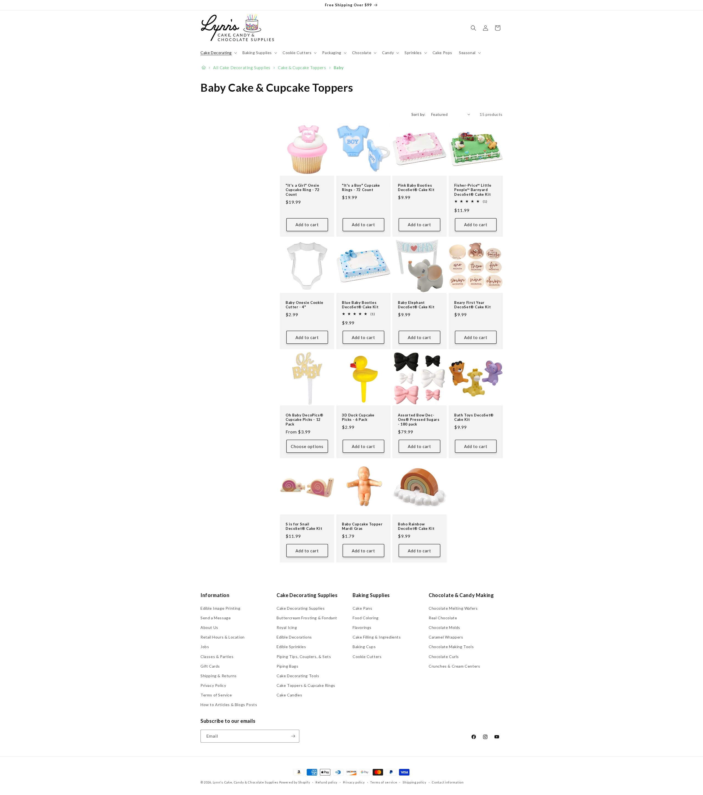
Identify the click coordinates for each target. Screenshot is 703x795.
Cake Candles (289, 695)
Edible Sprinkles (291, 646)
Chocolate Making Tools (451, 646)
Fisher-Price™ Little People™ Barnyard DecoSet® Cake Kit (473, 190)
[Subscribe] (293, 736)
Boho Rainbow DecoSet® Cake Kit (416, 526)
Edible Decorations (294, 637)
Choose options (307, 446)
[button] (218, 52)
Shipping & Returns (218, 675)
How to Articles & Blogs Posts (228, 704)
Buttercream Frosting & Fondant (307, 617)
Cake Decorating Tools (298, 675)
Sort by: (418, 114)
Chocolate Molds (444, 627)
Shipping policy (414, 782)
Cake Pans (362, 608)
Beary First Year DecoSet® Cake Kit (472, 304)
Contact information (448, 782)
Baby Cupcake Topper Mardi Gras (362, 526)
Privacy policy (354, 782)
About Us (209, 627)
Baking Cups (364, 646)
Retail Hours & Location (222, 637)
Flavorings (362, 627)
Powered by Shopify (294, 782)
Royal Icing (287, 627)
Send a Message (215, 617)
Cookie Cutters (367, 656)
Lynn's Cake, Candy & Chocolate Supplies (245, 782)
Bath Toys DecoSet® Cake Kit (474, 417)
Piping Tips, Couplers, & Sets (304, 656)
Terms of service (383, 782)
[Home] (204, 67)
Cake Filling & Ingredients (377, 637)
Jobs (204, 646)
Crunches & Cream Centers (454, 666)
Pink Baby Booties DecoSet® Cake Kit (416, 187)
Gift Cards (210, 666)
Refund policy (326, 782)
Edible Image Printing (220, 608)
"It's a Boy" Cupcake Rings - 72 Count (361, 187)
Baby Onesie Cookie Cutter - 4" (304, 304)
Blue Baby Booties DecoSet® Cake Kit (360, 304)
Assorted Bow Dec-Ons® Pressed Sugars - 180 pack (418, 419)
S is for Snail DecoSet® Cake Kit (304, 526)
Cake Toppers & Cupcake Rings (306, 685)
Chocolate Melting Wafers (453, 608)
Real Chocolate (443, 617)
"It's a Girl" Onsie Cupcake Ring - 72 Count (302, 190)
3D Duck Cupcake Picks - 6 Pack (358, 417)
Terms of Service (216, 695)
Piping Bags (288, 666)
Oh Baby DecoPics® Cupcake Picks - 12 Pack (304, 419)
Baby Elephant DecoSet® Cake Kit (416, 304)
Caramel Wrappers (446, 637)
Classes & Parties (216, 656)
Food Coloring (366, 617)
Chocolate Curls (444, 656)
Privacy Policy (213, 685)
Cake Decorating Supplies (301, 608)
